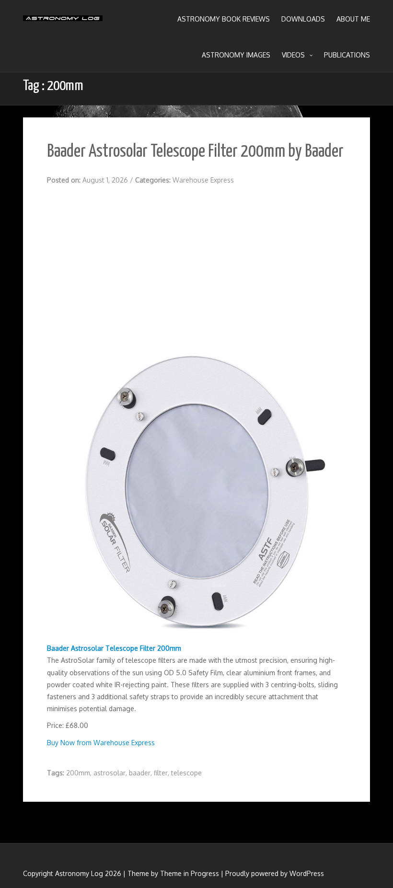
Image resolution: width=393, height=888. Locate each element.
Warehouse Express (203, 180)
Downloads (303, 19)
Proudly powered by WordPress (274, 873)
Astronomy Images (236, 55)
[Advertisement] (196, 264)
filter (161, 773)
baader (139, 773)
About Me (353, 19)
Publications (347, 55)
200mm (78, 773)
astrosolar (109, 773)
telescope (186, 773)
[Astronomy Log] (63, 21)
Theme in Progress (189, 873)
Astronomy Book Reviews (223, 19)
